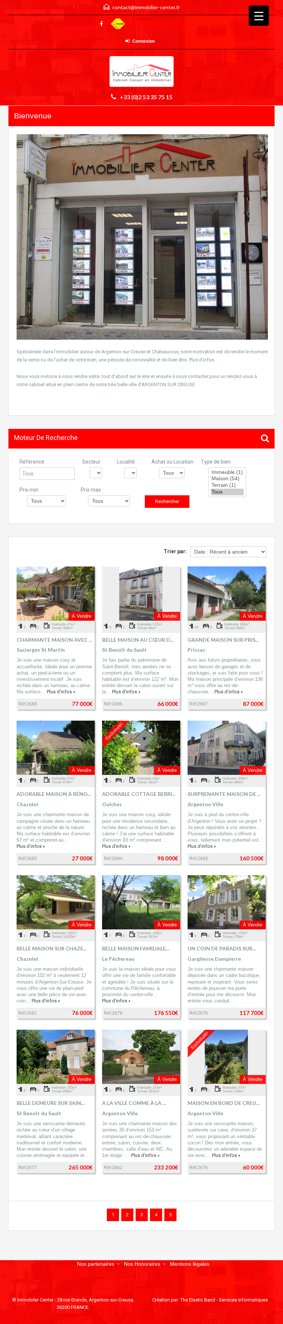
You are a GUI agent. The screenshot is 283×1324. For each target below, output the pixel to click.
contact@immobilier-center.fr (146, 7)
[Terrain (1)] (227, 485)
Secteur (91, 462)
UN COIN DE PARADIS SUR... (222, 948)
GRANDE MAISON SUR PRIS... (223, 640)
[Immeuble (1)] (227, 472)
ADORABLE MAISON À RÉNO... (54, 794)
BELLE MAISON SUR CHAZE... (52, 948)
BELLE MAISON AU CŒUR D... (138, 640)
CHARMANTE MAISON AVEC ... (54, 640)
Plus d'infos (59, 691)
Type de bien (216, 462)
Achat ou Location (172, 462)
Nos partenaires (95, 1264)
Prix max (91, 490)
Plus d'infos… (203, 360)
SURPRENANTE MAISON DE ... (224, 794)
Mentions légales (189, 1264)
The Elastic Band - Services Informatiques (224, 1300)
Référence (32, 462)
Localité (126, 462)
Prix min (29, 490)
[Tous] (227, 492)
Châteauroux (165, 351)
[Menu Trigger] (259, 16)
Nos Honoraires (142, 1264)
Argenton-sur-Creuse (123, 351)
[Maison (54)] (227, 478)
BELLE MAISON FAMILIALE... (135, 948)
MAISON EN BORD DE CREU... (223, 1103)
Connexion (143, 41)
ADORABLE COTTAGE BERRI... (138, 794)
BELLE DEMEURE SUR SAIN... (50, 1103)
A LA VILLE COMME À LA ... (134, 1103)
